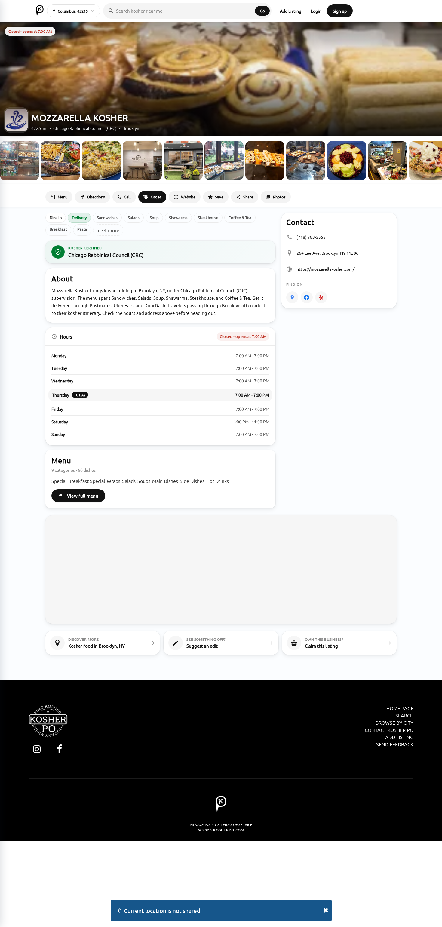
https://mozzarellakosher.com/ (325, 269)
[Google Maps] (292, 297)
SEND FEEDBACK (394, 744)
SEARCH (404, 715)
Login (316, 11)
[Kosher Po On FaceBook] (59, 749)
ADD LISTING (399, 737)
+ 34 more (108, 230)
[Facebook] (307, 297)
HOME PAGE (399, 708)
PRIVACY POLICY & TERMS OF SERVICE (221, 824)
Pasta (82, 229)
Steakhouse (208, 217)
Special (58, 481)
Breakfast (58, 229)
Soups (143, 481)
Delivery (79, 217)
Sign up (340, 11)
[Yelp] (321, 297)
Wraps (113, 481)
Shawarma (178, 217)
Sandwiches (107, 217)
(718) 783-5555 (311, 237)
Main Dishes (165, 481)
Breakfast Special (86, 481)
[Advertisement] (221, 883)
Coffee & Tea (240, 217)
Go (262, 10)
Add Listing (290, 11)
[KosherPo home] (40, 10)
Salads (134, 217)
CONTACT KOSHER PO (389, 730)
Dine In (56, 217)
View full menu (82, 496)
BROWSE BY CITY (394, 723)
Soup (154, 217)
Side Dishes (192, 481)
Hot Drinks (217, 481)
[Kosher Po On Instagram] (37, 749)
